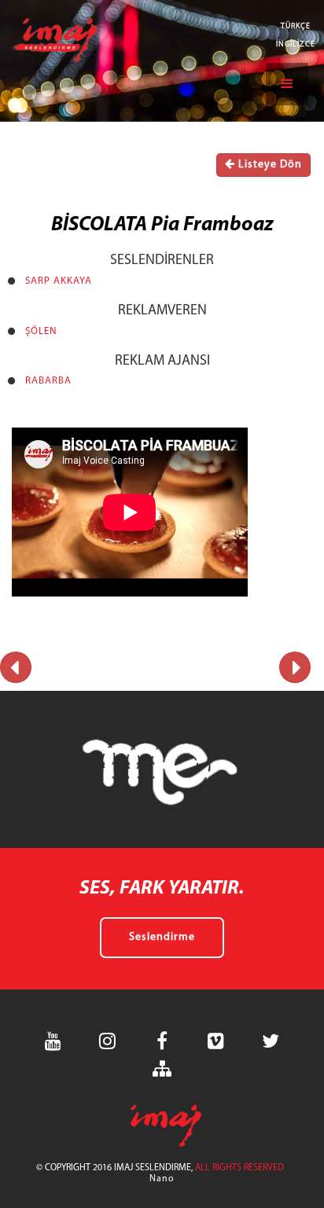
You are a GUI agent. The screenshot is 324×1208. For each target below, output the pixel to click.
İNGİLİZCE (295, 44)
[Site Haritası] (162, 1068)
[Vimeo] (216, 1041)
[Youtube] (53, 1041)
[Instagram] (107, 1041)
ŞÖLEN (41, 331)
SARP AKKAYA (58, 281)
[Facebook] (162, 1041)
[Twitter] (270, 1041)
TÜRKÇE (296, 26)
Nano (162, 1179)
